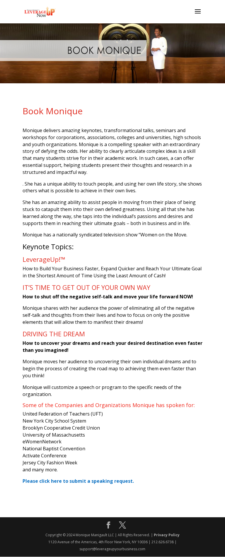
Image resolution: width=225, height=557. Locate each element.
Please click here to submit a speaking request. (78, 481)
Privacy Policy (167, 534)
